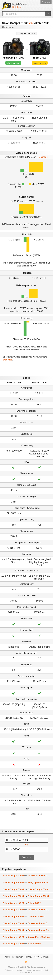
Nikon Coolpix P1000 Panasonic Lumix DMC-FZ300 (28, 923)
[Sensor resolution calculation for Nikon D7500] (46, 131)
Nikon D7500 (39, 57)
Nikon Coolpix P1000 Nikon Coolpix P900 (25, 889)
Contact (44, 956)
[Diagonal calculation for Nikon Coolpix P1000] (8, 142)
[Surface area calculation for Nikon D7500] (42, 201)
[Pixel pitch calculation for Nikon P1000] (9, 239)
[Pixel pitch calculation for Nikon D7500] (43, 239)
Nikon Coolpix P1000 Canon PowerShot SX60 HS (28, 937)
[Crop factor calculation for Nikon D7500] (41, 393)
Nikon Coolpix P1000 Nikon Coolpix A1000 (26, 896)
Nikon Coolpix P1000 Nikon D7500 (22, 903)
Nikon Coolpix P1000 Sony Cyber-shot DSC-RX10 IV (28, 882)
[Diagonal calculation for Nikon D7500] (44, 142)
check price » (13, 63)
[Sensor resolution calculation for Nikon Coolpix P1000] (6, 131)
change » (43, 157)
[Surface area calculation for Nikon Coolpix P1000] (11, 201)
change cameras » (26, 33)
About (7, 956)
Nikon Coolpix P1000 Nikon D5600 (22, 943)
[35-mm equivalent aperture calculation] (8, 548)
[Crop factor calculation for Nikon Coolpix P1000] (11, 393)
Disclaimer (17, 956)
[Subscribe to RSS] (25, 962)
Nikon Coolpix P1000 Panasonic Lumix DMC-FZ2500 (28, 930)
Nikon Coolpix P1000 (13, 57)
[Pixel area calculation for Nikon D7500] (44, 278)
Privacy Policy (32, 956)
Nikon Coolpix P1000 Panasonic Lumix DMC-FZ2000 (28, 875)
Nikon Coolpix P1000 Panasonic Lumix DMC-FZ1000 (28, 909)
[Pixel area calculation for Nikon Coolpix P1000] (9, 278)
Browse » (46, 2)
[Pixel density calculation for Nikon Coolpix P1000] (4, 323)
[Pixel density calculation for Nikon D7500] (47, 323)
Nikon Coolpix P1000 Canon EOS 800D (24, 916)
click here (7, 359)
